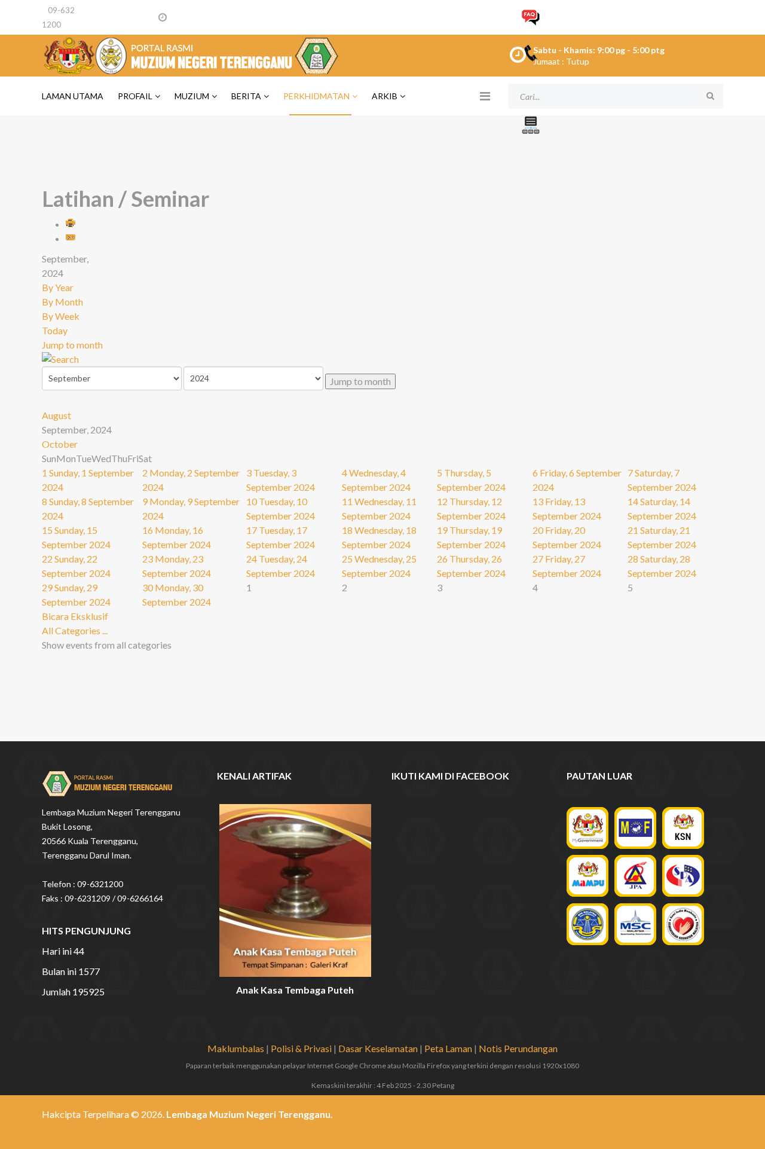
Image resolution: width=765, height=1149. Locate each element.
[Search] (382, 359)
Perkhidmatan (316, 96)
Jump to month (72, 344)
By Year (58, 287)
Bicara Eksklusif (75, 616)
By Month (62, 301)
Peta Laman (448, 1048)
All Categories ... (75, 630)
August (56, 415)
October (60, 444)
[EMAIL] (71, 238)
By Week (60, 316)
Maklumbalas (235, 1048)
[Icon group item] (668, 1118)
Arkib (384, 96)
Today (55, 330)
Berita (246, 96)
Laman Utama (72, 96)
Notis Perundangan (518, 1048)
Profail (135, 96)
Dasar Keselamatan (378, 1048)
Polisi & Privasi (301, 1048)
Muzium (192, 96)
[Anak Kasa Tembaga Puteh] (295, 890)
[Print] (71, 224)
